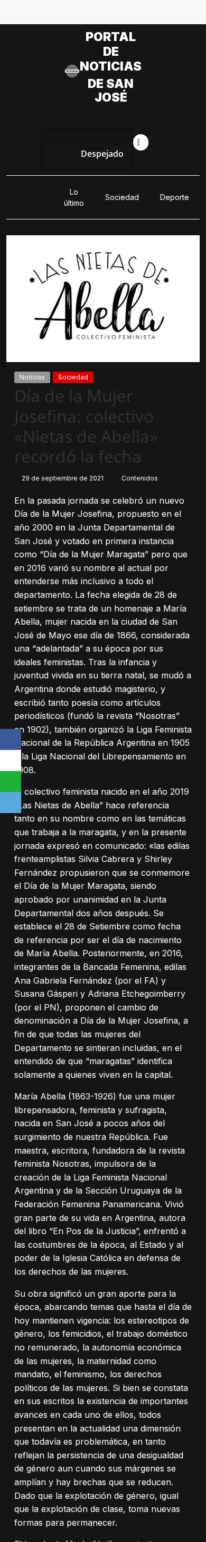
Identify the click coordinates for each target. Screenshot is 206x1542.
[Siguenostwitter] (91, 14)
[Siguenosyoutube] (139, 14)
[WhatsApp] (10, 781)
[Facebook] (10, 739)
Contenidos (139, 478)
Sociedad (122, 197)
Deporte (174, 197)
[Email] (10, 802)
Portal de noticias (111, 51)
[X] (10, 760)
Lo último (74, 197)
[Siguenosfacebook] (66, 14)
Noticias (32, 377)
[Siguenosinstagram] (115, 14)
